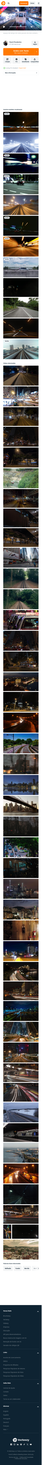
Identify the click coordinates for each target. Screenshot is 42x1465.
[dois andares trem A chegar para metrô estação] (20, 1131)
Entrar (32, 3)
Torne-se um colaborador (11, 1413)
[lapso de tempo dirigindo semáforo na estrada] (20, 121)
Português (6, 1433)
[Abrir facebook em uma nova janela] (10, 1458)
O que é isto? (22, 68)
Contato (6, 1406)
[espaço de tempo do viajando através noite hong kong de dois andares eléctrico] (20, 395)
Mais (5, 1443)
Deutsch (6, 1436)
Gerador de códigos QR (11, 1359)
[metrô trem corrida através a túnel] (20, 1193)
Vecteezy (6, 1334)
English (5, 1425)
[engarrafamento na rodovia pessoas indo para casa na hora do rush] (20, 950)
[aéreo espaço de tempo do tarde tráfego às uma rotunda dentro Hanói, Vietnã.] (7, 1231)
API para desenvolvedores (12, 1348)
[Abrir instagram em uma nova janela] (14, 1458)
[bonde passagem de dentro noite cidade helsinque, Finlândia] (20, 867)
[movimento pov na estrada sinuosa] (20, 307)
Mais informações (10, 72)
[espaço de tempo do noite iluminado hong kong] (20, 909)
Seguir (35, 44)
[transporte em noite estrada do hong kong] (20, 436)
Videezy (5, 1337)
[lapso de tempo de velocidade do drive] (20, 246)
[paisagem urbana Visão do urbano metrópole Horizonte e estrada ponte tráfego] (20, 784)
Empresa (6, 1341)
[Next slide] (34, 1282)
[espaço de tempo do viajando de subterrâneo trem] (16, 1246)
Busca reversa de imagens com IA (14, 1352)
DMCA (5, 1375)
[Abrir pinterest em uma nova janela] (20, 1458)
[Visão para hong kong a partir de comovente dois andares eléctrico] (20, 415)
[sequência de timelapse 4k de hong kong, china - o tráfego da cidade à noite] (20, 1052)
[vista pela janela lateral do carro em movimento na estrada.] (20, 266)
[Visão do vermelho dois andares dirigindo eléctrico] (20, 517)
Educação (6, 1345)
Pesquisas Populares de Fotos (13, 1386)
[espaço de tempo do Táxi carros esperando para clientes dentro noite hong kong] (20, 619)
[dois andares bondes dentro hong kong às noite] (20, 457)
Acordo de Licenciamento (11, 1371)
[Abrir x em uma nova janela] (27, 1458)
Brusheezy (6, 1330)
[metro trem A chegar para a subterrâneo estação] (20, 286)
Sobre (5, 1409)
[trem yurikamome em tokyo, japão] (20, 348)
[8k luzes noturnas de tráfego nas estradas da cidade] (20, 327)
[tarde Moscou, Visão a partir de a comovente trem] (20, 763)
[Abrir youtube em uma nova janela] (30, 1458)
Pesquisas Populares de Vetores (14, 1383)
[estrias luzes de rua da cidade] (20, 163)
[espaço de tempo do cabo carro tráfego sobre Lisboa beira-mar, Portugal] (20, 1152)
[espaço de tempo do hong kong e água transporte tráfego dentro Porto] (20, 888)
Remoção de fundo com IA (12, 1356)
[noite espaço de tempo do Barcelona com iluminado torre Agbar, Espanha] (20, 701)
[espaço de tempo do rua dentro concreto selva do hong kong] (20, 557)
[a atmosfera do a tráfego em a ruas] (20, 183)
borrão (26, 1282)
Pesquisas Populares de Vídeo (13, 1390)
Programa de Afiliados (10, 1379)
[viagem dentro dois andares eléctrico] (20, 497)
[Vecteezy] (3, 3)
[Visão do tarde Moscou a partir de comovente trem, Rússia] (20, 826)
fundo (17, 1282)
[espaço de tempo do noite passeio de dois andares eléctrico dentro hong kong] (20, 375)
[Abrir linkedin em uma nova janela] (17, 1458)
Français (6, 1440)
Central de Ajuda (9, 1402)
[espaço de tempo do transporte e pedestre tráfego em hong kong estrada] (20, 477)
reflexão (8, 1282)
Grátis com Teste (21, 52)
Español (6, 1429)
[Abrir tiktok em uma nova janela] (23, 1458)
